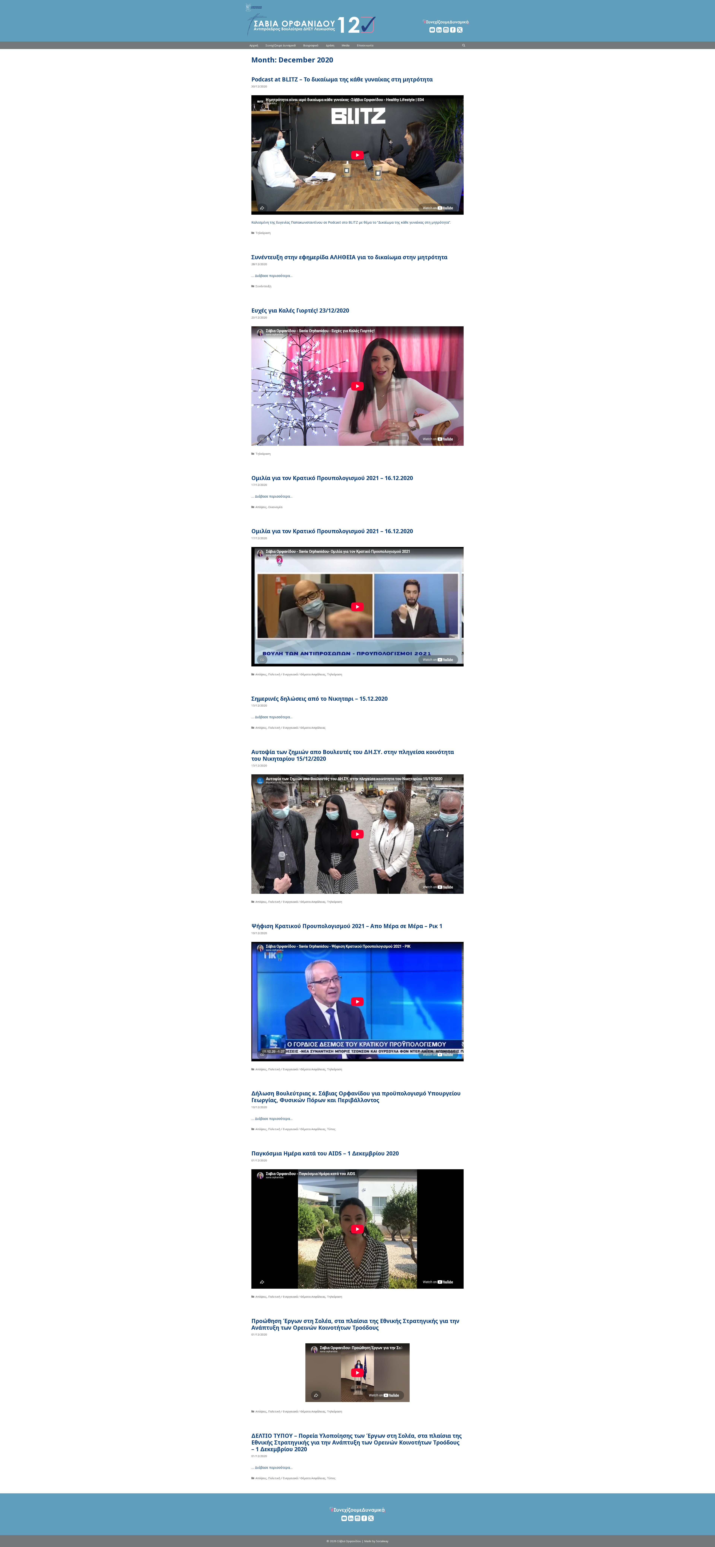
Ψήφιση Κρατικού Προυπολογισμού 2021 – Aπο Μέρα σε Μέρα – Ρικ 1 (346, 926)
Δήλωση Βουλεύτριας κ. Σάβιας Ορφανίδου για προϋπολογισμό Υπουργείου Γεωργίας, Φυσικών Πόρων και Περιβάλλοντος (356, 1096)
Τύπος (331, 1129)
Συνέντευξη (263, 286)
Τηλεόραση (263, 233)
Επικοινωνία (365, 45)
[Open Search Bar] (463, 45)
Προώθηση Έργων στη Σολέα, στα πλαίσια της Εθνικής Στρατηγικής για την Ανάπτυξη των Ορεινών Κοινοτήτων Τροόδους (355, 1324)
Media (345, 45)
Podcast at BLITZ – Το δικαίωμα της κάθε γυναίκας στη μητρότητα (342, 79)
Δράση (330, 45)
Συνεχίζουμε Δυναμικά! (281, 45)
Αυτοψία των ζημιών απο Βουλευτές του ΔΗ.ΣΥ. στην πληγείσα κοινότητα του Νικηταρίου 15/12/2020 (352, 755)
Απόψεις (261, 507)
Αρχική (254, 45)
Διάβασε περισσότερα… (274, 275)
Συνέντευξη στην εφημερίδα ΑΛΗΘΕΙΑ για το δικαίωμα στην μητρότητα (349, 257)
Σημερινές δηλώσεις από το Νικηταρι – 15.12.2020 (319, 698)
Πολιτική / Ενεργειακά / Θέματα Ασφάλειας (296, 674)
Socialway (382, 1541)
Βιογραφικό (310, 45)
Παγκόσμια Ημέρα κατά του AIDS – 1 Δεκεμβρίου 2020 (325, 1153)
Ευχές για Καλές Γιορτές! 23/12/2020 (300, 310)
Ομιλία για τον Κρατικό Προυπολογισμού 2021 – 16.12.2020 (332, 478)
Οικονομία (275, 507)
